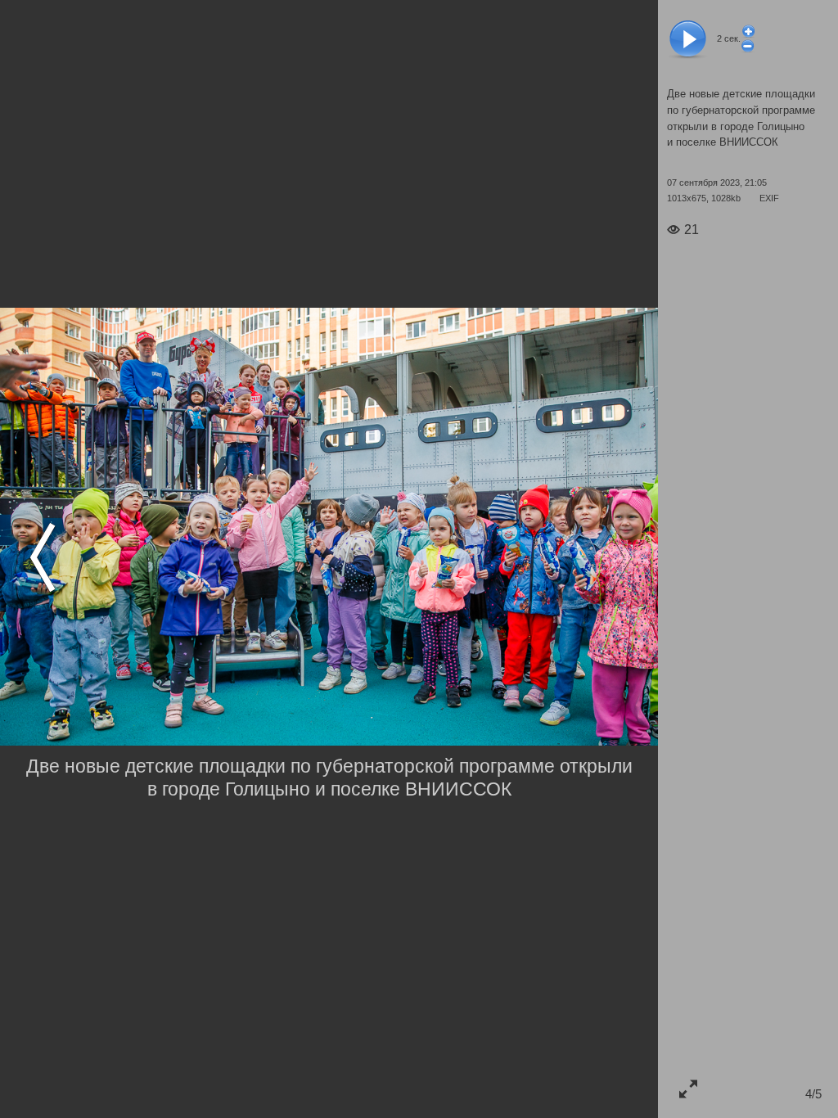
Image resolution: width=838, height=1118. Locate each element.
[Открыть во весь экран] (687, 1088)
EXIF (769, 198)
